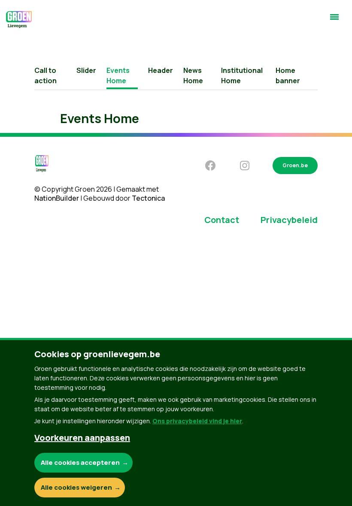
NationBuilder (56, 198)
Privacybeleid (289, 220)
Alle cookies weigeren (76, 487)
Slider (86, 70)
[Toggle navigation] (334, 20)
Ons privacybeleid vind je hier (197, 421)
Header (160, 70)
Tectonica (148, 198)
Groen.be (295, 165)
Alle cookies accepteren (80, 462)
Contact (221, 220)
